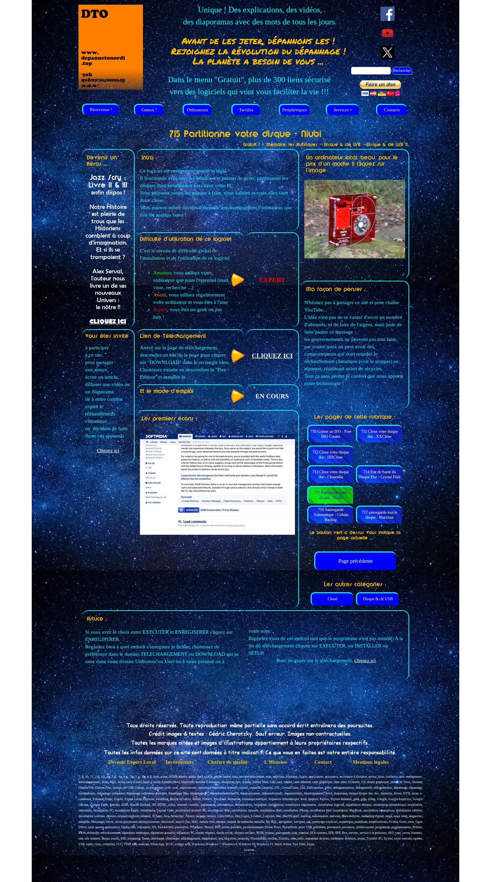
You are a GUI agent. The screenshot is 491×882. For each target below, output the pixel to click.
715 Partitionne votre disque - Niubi (330, 495)
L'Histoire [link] (275, 762)
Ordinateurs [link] (197, 109)
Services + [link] (343, 109)
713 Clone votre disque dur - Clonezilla (330, 474)
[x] (387, 52)
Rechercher (402, 70)
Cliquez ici (108, 450)
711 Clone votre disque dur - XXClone (379, 434)
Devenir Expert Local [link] (132, 762)
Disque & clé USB (378, 599)
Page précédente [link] (355, 561)
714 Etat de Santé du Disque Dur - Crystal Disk (379, 474)
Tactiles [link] (246, 109)
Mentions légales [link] (371, 762)
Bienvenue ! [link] (101, 109)
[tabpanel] (259, 16)
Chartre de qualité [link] (227, 762)
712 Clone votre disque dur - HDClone (330, 455)
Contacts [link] (392, 109)
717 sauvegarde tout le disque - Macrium (379, 515)
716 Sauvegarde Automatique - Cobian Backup (330, 514)
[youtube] (387, 33)
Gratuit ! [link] (149, 109)
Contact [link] (323, 762)
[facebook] (387, 14)
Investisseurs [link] (180, 762)
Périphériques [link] (294, 109)
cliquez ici (365, 660)
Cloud (332, 599)
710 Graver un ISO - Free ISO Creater (330, 434)
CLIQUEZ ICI (108, 322)
